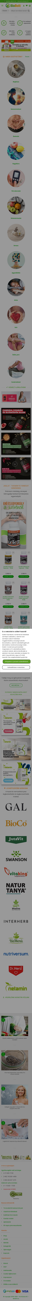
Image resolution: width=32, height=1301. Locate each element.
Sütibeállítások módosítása (16, 667)
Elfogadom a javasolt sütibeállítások (16, 661)
